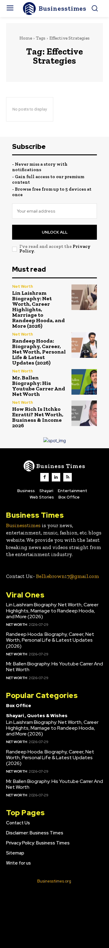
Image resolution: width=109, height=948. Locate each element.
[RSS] (67, 477)
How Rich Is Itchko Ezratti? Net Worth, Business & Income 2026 (37, 417)
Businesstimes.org (54, 881)
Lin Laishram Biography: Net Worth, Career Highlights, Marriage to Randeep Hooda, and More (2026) (38, 309)
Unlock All (55, 232)
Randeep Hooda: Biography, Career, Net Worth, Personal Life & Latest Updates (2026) (39, 351)
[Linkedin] (56, 477)
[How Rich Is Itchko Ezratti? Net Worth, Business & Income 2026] (84, 413)
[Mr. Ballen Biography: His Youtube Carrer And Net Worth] (84, 382)
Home (25, 38)
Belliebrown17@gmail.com (67, 576)
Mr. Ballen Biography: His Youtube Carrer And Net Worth (38, 385)
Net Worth (22, 286)
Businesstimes (23, 525)
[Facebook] (44, 477)
